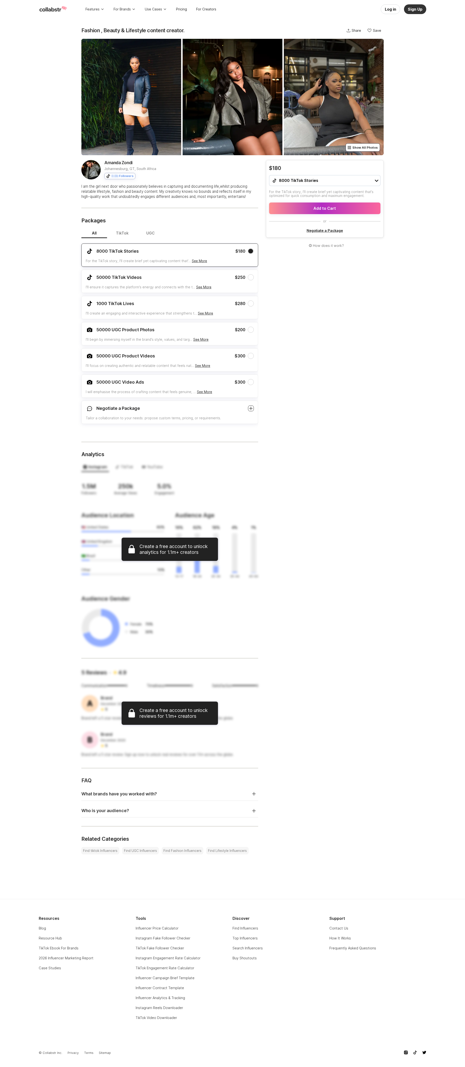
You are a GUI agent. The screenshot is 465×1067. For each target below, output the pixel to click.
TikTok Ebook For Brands (58, 948)
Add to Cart (324, 208)
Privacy (73, 1053)
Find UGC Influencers (140, 851)
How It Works (340, 938)
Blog (42, 928)
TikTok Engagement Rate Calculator (165, 968)
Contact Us (338, 928)
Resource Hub (50, 938)
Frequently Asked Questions (352, 948)
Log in (390, 9)
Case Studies (50, 968)
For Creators (206, 9)
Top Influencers (245, 938)
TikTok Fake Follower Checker (160, 948)
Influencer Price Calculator (157, 928)
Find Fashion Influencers (182, 851)
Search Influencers (247, 948)
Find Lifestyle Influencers (227, 851)
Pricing (181, 9)
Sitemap (105, 1053)
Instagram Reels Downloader (159, 1008)
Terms (88, 1053)
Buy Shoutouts (244, 958)
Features (92, 9)
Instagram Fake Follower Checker (163, 938)
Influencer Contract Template (160, 988)
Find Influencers (245, 928)
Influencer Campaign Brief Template (165, 978)
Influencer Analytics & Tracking (160, 998)
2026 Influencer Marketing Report (66, 958)
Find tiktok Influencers (100, 851)
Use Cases (153, 9)
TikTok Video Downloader (156, 1018)
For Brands (122, 9)
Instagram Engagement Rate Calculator (168, 958)
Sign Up (415, 9)
